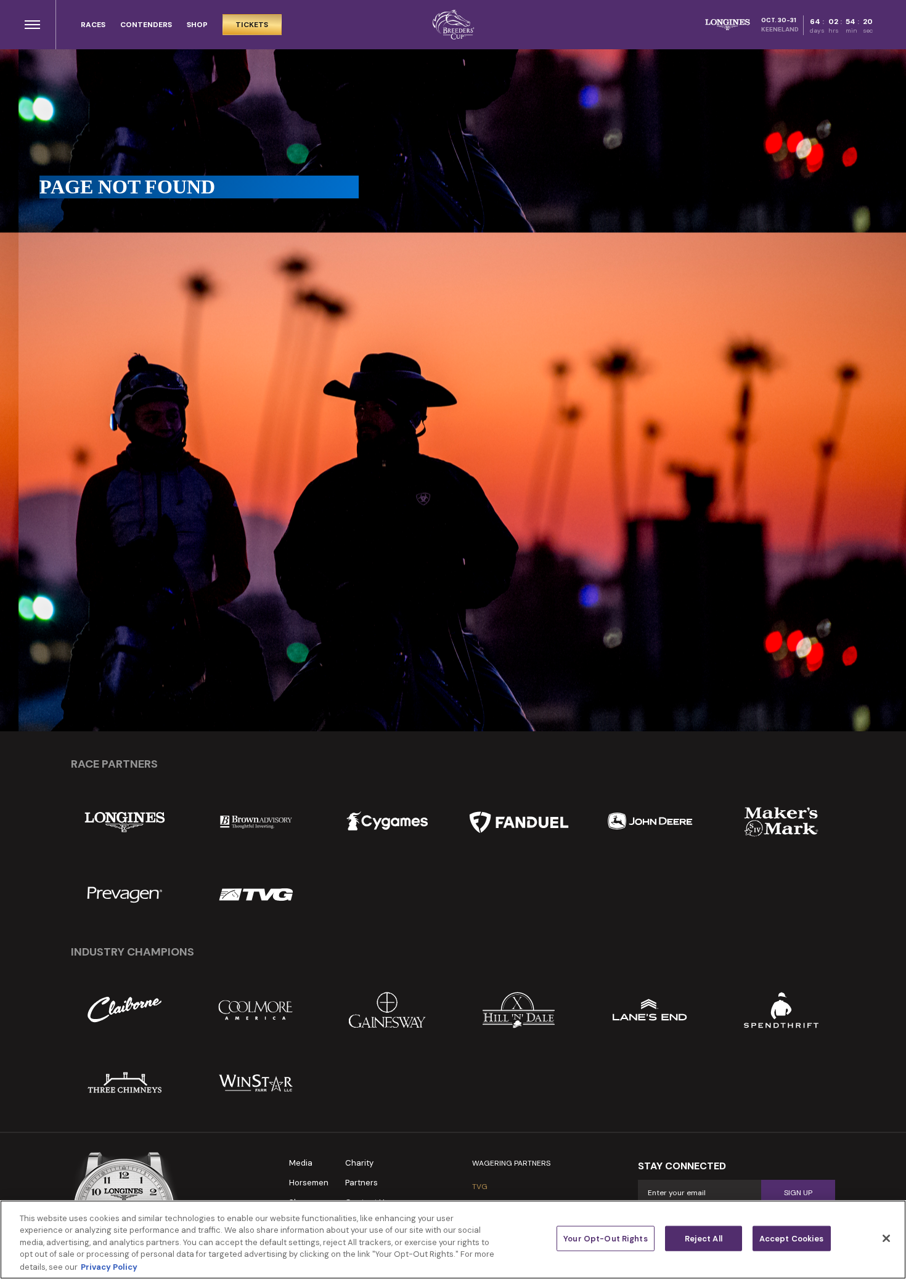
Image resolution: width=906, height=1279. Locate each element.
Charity (359, 1163)
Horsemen (309, 1182)
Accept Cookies (791, 1238)
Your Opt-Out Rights (605, 1238)
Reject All (703, 1238)
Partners (361, 1182)
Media (300, 1163)
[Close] (886, 1238)
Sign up (798, 1193)
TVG (480, 1187)
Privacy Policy (109, 1266)
